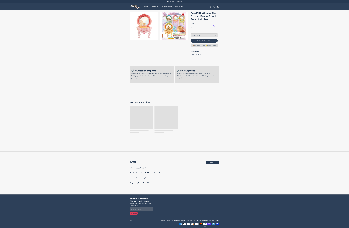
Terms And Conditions (179, 220)
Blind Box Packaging (203, 220)
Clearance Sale (167, 6)
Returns (196, 220)
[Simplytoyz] (135, 6)
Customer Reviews (214, 220)
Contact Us (212, 162)
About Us (163, 220)
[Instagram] (131, 220)
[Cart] (217, 7)
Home (146, 6)
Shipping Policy (189, 220)
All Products (155, 6)
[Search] (209, 7)
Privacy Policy (169, 220)
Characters (178, 6)
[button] (204, 41)
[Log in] (213, 7)
